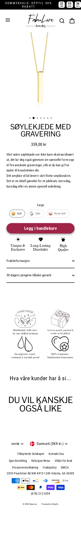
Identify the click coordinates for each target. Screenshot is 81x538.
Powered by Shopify (50, 504)
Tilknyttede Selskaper (30, 454)
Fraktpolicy (50, 467)
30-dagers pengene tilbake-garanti (28, 275)
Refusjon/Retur (40, 460)
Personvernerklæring (25, 467)
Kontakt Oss (56, 454)
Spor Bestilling (18, 460)
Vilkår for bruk (63, 460)
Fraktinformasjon (18, 261)
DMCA (65, 467)
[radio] (17, 213)
